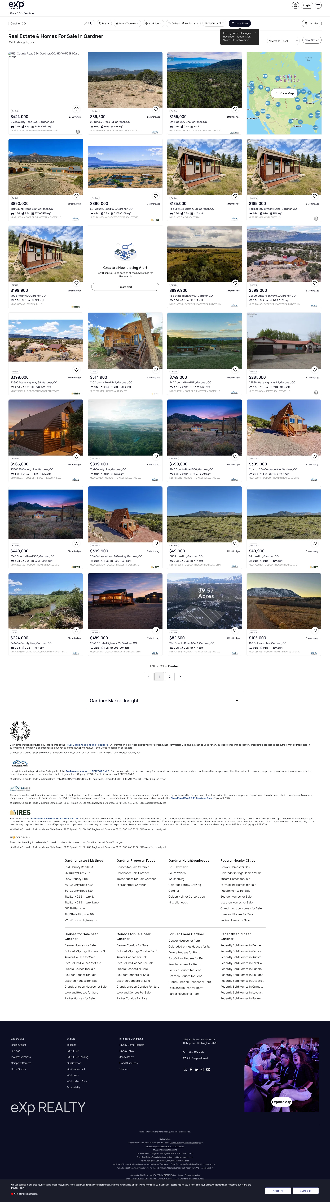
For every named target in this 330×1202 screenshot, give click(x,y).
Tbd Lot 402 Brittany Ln (80, 896)
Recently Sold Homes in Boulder (242, 975)
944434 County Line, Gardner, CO (31, 643)
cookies (22, 1185)
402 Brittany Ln (75, 908)
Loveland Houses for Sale (81, 992)
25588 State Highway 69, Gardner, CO (272, 382)
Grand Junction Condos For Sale (138, 986)
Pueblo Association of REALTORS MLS (87, 771)
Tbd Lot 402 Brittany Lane (82, 902)
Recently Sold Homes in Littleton (242, 981)
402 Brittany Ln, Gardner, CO (28, 296)
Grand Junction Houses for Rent (190, 982)
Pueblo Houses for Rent (184, 964)
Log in (307, 5)
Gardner (174, 666)
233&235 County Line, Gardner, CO (32, 469)
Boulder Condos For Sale (133, 975)
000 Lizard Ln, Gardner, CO (186, 556)
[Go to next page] (180, 676)
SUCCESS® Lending (77, 1057)
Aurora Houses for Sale (80, 957)
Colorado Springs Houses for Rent (190, 946)
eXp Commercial (76, 1069)
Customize (306, 1190)
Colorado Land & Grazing (185, 885)
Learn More (206, 1168)
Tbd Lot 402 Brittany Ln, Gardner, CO (191, 209)
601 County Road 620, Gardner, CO (32, 209)
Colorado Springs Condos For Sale (138, 951)
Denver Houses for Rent (184, 940)
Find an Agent (18, 1045)
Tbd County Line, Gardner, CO (108, 469)
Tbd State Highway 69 (79, 914)
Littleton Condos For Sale (133, 981)
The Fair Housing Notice (205, 1164)
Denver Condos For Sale (132, 945)
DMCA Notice (165, 1139)
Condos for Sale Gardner (133, 873)
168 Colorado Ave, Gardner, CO (267, 643)
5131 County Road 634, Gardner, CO (32, 122)
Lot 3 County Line (76, 879)
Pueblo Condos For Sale (132, 969)
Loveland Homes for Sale (237, 914)
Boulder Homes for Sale (236, 896)
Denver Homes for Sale (236, 867)
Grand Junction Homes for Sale (241, 908)
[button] (165, 700)
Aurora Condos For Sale (132, 957)
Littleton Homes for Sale (237, 902)
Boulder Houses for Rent (185, 970)
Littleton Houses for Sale (81, 981)
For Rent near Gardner (131, 885)
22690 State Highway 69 (81, 920)
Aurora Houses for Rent (184, 952)
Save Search (312, 40)
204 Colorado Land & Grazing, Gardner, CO (116, 556)
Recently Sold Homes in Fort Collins (242, 963)
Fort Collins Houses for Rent (187, 958)
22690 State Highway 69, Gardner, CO (272, 296)
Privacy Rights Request (131, 1045)
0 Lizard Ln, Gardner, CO (264, 556)
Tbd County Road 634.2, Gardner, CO (191, 643)
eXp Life (71, 1039)
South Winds (177, 873)
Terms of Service (191, 1142)
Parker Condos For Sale (132, 998)
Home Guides (18, 1069)
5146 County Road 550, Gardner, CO (191, 469)
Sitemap (123, 1069)
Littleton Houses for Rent (185, 976)
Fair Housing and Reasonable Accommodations (165, 1146)
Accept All (278, 1190)
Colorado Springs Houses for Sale (86, 951)
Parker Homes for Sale (235, 920)
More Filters (241, 23)
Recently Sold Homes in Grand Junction (242, 986)
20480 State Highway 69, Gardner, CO (113, 643)
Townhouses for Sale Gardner (136, 879)
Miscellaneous (178, 902)
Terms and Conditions (131, 1039)
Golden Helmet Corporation (187, 896)
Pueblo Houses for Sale (80, 969)
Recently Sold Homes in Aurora (241, 957)
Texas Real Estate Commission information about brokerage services (165, 1157)
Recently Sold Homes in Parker (241, 998)
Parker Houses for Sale (80, 998)
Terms (244, 1185)
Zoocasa (71, 1045)
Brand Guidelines (128, 1063)
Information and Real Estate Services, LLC (55, 818)
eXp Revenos (74, 1063)
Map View (314, 23)
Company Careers (21, 1063)
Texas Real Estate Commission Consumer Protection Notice (165, 1160)
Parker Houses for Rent (184, 994)
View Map (287, 93)
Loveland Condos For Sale (134, 992)
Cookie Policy (126, 1057)
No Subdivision (178, 867)
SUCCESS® (73, 1051)
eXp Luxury (73, 1075)
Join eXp (15, 1051)
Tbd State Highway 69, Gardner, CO (191, 296)
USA (153, 666)
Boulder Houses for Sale (80, 975)
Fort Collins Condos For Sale (135, 963)
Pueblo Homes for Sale (235, 891)
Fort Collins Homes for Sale (238, 885)
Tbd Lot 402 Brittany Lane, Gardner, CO (273, 209)
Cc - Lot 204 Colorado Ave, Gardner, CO (273, 469)
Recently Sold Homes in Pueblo (241, 969)
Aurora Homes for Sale (235, 879)
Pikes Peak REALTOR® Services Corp (191, 798)
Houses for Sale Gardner (133, 867)
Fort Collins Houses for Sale (83, 963)
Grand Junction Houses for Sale (86, 986)
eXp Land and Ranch (78, 1081)
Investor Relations (21, 1057)
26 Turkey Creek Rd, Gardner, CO (110, 122)
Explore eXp (17, 1039)
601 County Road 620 (79, 885)
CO (162, 666)
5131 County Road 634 (79, 867)
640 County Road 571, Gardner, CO (190, 382)
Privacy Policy (126, 1051)
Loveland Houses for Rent (186, 988)
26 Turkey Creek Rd (77, 873)
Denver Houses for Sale (80, 945)
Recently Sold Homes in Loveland (242, 992)
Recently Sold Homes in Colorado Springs (242, 951)
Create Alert (125, 286)
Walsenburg (176, 879)
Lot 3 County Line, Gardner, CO (188, 122)
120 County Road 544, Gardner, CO (111, 382)
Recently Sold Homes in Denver (241, 945)
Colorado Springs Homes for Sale (242, 873)
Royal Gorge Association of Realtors (87, 744)
